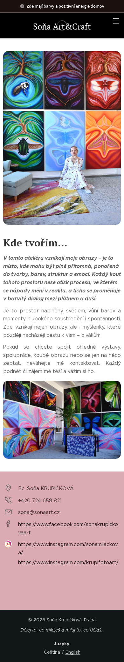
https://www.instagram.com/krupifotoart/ (68, 562)
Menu (116, 20)
